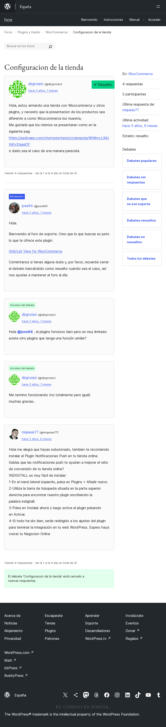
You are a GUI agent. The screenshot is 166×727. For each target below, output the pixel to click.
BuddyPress (16, 675)
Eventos (132, 623)
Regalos (134, 638)
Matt (10, 660)
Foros (8, 19)
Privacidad (12, 638)
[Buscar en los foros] (50, 46)
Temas (50, 623)
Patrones (52, 638)
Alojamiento (13, 631)
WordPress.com (19, 652)
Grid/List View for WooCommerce (35, 251)
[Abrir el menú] (159, 6)
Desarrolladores (97, 631)
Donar (133, 631)
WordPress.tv (98, 638)
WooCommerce (57, 32)
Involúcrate (134, 615)
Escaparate (54, 615)
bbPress (13, 668)
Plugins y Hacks (29, 32)
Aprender (92, 615)
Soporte (91, 623)
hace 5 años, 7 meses (43, 90)
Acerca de (12, 615)
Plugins (50, 631)
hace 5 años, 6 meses (37, 439)
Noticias (10, 623)
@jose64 (25, 332)
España (20, 695)
